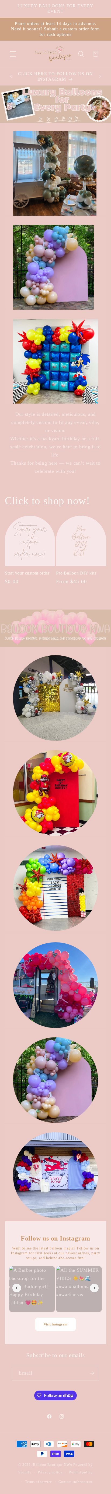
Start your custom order (27, 573)
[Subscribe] (92, 1373)
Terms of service (38, 1482)
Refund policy (81, 1472)
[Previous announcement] (11, 77)
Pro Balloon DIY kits (76, 573)
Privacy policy (50, 1472)
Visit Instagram (55, 1324)
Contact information (75, 1482)
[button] (13, 54)
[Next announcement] (100, 77)
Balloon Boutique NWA (52, 1465)
